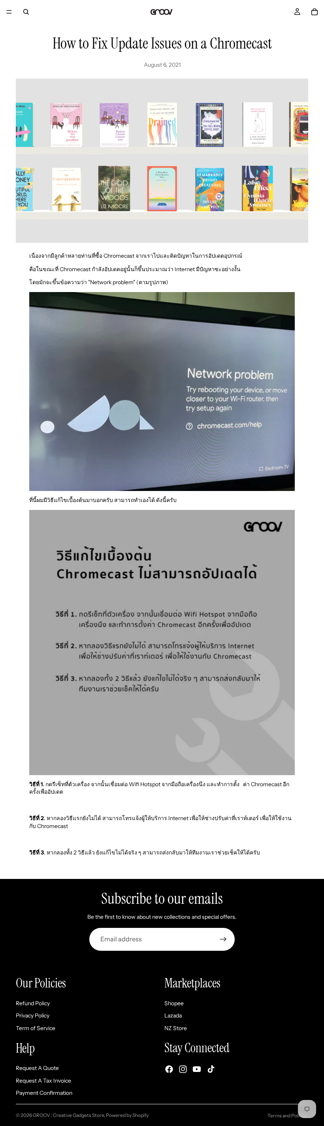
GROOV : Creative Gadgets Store (68, 1115)
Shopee (174, 1002)
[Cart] (314, 12)
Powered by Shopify (127, 1115)
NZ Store (175, 1027)
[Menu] (9, 12)
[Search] (26, 12)
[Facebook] (169, 1069)
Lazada (173, 1015)
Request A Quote (37, 1068)
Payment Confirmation (44, 1092)
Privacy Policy (32, 1015)
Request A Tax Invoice (43, 1080)
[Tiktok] (211, 1069)
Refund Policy (33, 1002)
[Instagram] (183, 1069)
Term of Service (35, 1027)
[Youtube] (197, 1069)
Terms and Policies (287, 1116)
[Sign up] (223, 939)
